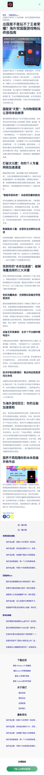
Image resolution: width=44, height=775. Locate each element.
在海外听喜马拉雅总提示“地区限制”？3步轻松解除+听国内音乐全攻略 (22, 634)
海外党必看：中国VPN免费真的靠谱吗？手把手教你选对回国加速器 (22, 568)
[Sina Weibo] (12, 516)
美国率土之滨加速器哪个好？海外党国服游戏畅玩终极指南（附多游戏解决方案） (22, 594)
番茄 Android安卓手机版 (22, 681)
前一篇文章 (22, 525)
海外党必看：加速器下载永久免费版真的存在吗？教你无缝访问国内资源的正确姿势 (22, 555)
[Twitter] (8, 516)
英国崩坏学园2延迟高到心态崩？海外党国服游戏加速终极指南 (22, 607)
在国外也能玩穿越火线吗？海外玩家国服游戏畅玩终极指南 (22, 588)
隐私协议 (22, 698)
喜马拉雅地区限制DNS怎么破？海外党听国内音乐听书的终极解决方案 (22, 628)
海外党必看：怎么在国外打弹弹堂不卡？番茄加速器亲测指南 (22, 601)
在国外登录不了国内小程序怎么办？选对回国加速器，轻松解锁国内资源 (22, 641)
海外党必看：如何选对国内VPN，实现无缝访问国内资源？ (22, 548)
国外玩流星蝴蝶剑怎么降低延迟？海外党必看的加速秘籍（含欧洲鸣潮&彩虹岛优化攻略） (22, 582)
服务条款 (22, 693)
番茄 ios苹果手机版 (22, 676)
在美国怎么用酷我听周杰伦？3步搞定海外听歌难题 (22, 647)
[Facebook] (4, 516)
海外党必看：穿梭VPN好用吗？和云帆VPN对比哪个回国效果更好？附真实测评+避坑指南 (22, 542)
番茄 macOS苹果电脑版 (22, 671)
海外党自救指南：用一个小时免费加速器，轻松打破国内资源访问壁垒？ (22, 561)
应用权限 (22, 703)
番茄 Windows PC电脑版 (22, 666)
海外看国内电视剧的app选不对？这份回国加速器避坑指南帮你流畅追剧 (22, 621)
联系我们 (22, 708)
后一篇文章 (22, 530)
